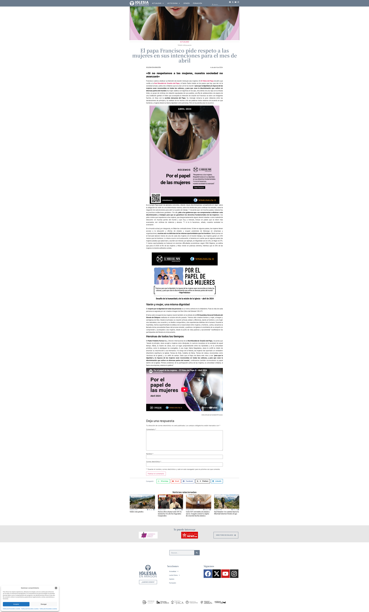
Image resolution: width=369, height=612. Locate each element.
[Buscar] (196, 552)
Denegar (44, 604)
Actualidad (156, 3)
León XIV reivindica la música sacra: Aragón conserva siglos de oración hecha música (197, 514)
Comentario (151, 429)
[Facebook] (230, 2)
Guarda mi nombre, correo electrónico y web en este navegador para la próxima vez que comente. (184, 469)
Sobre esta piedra (136, 512)
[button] (56, 588)
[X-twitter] (233, 2)
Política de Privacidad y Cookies (11, 608)
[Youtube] (235, 2)
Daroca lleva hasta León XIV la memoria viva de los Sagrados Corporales (170, 514)
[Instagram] (238, 2)
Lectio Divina (172, 3)
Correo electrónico (153, 461)
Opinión (186, 3)
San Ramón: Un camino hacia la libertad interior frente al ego (226, 513)
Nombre (149, 454)
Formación (197, 3)
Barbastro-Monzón (136, 496)
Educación (188, 45)
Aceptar (16, 604)
